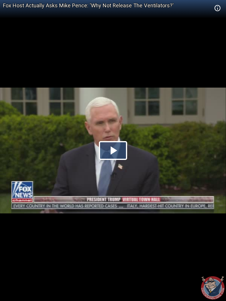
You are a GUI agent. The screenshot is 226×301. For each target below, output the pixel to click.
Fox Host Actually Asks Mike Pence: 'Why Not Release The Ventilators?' (88, 5)
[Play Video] (113, 150)
